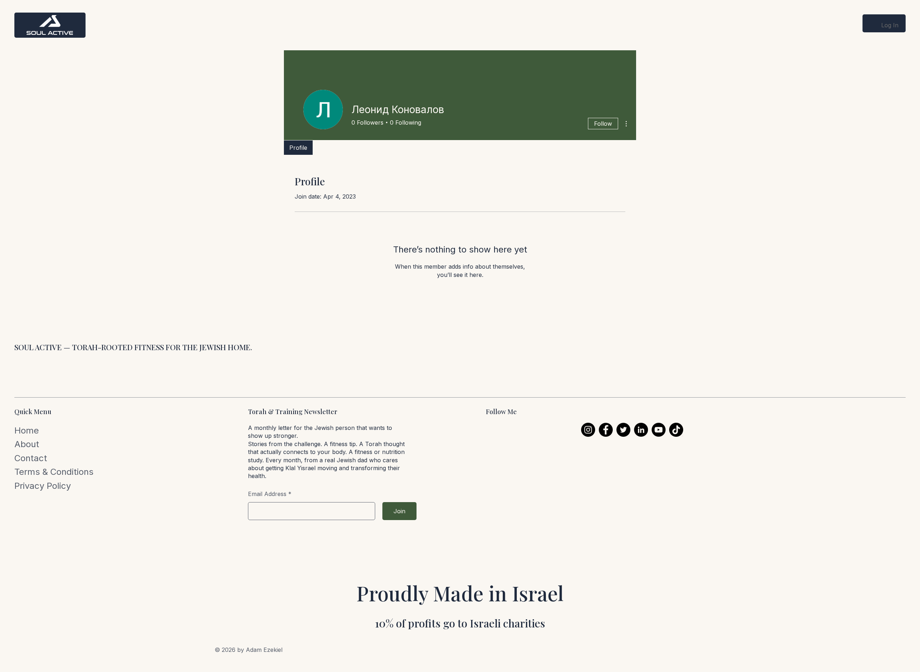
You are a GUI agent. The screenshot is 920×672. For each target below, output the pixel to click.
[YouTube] (659, 430)
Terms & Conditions (53, 472)
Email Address (267, 494)
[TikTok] (676, 430)
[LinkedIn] (641, 430)
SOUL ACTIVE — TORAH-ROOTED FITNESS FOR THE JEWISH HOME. (133, 347)
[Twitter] (623, 430)
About (26, 444)
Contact (30, 458)
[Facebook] (606, 430)
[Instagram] (588, 430)
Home (26, 430)
